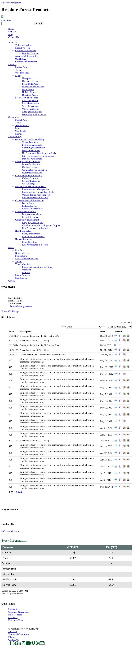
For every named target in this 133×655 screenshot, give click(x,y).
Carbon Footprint (30, 178)
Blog (10, 34)
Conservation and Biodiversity (29, 200)
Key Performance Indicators (35, 197)
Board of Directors (30, 53)
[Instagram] (7, 516)
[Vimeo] (10, 516)
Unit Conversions (30, 108)
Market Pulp (21, 67)
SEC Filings (13, 311)
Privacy (11, 637)
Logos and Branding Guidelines (37, 267)
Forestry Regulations (32, 172)
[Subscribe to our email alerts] (42, 644)
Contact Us (13, 37)
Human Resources (23, 239)
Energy (18, 133)
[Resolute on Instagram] (23, 644)
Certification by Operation (34, 170)
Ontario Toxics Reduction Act (36, 194)
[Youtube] (9, 516)
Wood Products (22, 72)
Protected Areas (29, 206)
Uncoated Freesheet (31, 81)
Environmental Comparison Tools (38, 192)
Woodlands (20, 131)
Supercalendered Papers (33, 86)
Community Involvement (27, 219)
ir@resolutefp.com (10, 531)
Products (12, 64)
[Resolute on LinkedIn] (19, 644)
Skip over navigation (11, 2)
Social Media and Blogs (26, 258)
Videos (18, 261)
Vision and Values (23, 45)
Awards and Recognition (26, 56)
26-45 (19, 492)
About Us (12, 42)
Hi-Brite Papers (29, 92)
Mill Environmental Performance (30, 186)
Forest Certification (31, 164)
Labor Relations (29, 242)
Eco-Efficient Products (25, 211)
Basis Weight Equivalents (34, 114)
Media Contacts (22, 275)
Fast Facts (19, 250)
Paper (17, 75)
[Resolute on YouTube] (28, 644)
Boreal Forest (28, 203)
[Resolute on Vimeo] (33, 644)
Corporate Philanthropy (26, 61)
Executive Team (22, 47)
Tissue (18, 70)
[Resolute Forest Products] (2, 17)
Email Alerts (21, 278)
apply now (6, 20)
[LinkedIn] (5, 516)
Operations (13, 117)
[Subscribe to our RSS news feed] (37, 644)
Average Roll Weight (32, 111)
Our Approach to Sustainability (29, 139)
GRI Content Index (31, 150)
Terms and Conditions (18, 634)
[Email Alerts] (14, 516)
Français (12, 31)
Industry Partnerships (32, 158)
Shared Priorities (30, 142)
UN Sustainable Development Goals (39, 153)
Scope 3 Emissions (31, 181)
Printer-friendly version (21, 306)
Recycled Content (30, 217)
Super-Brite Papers (30, 84)
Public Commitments (32, 145)
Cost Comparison (30, 100)
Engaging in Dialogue (32, 222)
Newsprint (27, 78)
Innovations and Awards (33, 236)
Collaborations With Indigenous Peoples (41, 225)
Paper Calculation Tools (26, 97)
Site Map (12, 631)
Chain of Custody (30, 167)
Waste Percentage (30, 106)
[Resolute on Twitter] (15, 644)
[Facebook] (2, 516)
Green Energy (28, 183)
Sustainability (14, 136)
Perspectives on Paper (32, 214)
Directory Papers (30, 95)
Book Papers (28, 89)
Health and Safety (23, 231)
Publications (21, 256)
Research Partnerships (32, 208)
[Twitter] (3, 516)
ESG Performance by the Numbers (38, 156)
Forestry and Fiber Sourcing (28, 161)
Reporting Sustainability (33, 147)
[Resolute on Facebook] (10, 644)
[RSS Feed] (12, 516)
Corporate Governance (25, 50)
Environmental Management (35, 189)
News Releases (22, 253)
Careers (11, 280)
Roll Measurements (31, 103)
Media (11, 247)
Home (11, 29)
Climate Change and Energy (28, 175)
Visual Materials (22, 264)
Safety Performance (31, 233)
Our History (20, 59)
